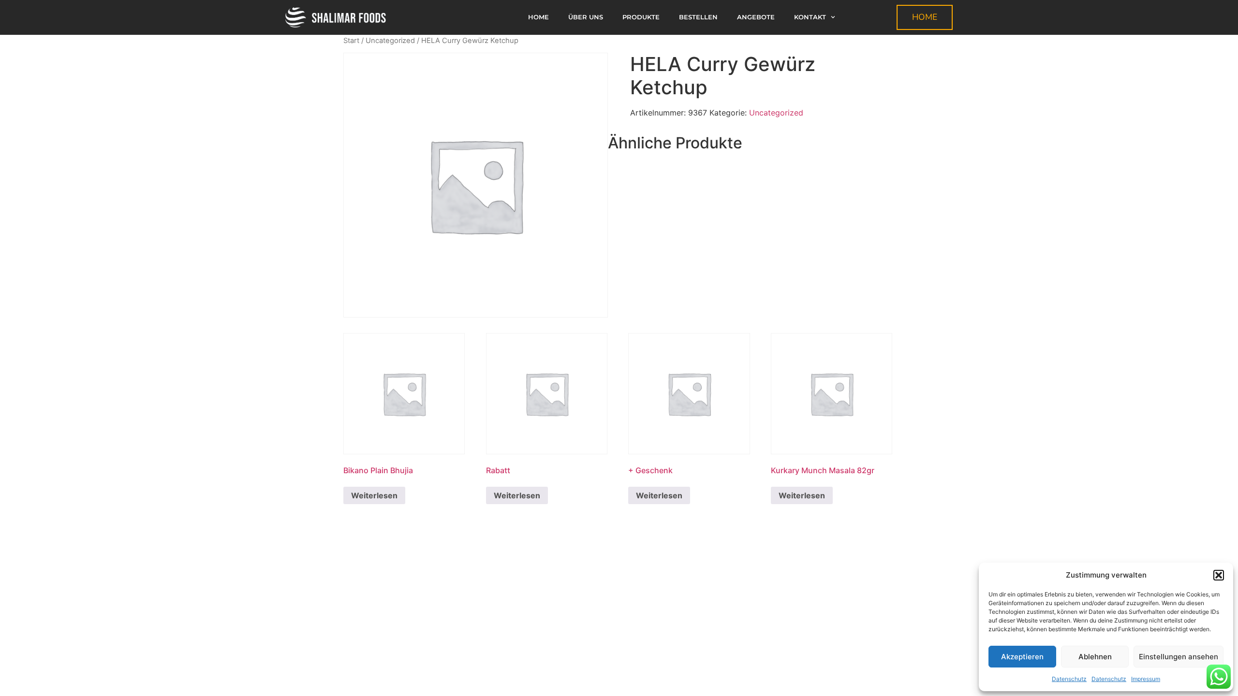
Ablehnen (1095, 656)
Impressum (1145, 678)
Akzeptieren (1022, 656)
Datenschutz (1069, 678)
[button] (1218, 575)
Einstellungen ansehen (1178, 656)
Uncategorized (390, 40)
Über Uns (585, 17)
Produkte (641, 17)
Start (351, 40)
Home (538, 17)
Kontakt (810, 17)
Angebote (756, 17)
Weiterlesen (374, 495)
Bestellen (698, 17)
